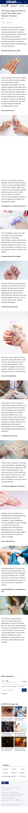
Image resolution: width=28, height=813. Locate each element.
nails (18, 686)
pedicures (22, 686)
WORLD (5, 772)
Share (10, 22)
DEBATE (22, 772)
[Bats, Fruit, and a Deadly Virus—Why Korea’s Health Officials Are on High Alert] (7, 744)
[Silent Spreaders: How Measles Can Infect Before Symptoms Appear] (20, 713)
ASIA (22, 769)
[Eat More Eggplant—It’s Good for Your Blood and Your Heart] (7, 728)
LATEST (21, 6)
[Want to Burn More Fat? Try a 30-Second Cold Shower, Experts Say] (20, 728)
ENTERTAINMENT (6, 776)
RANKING (4, 6)
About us (3, 787)
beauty (3, 686)
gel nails (10, 686)
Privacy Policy (16, 787)
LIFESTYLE (14, 6)
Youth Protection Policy (6, 789)
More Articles (24, 681)
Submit (24, 690)
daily (2, 18)
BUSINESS (14, 772)
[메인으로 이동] (14, 2)
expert (6, 686)
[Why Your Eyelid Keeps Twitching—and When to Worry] (7, 713)
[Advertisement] (14, 148)
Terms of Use (9, 787)
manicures (15, 686)
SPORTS (14, 776)
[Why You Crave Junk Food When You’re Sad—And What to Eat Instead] (20, 744)
